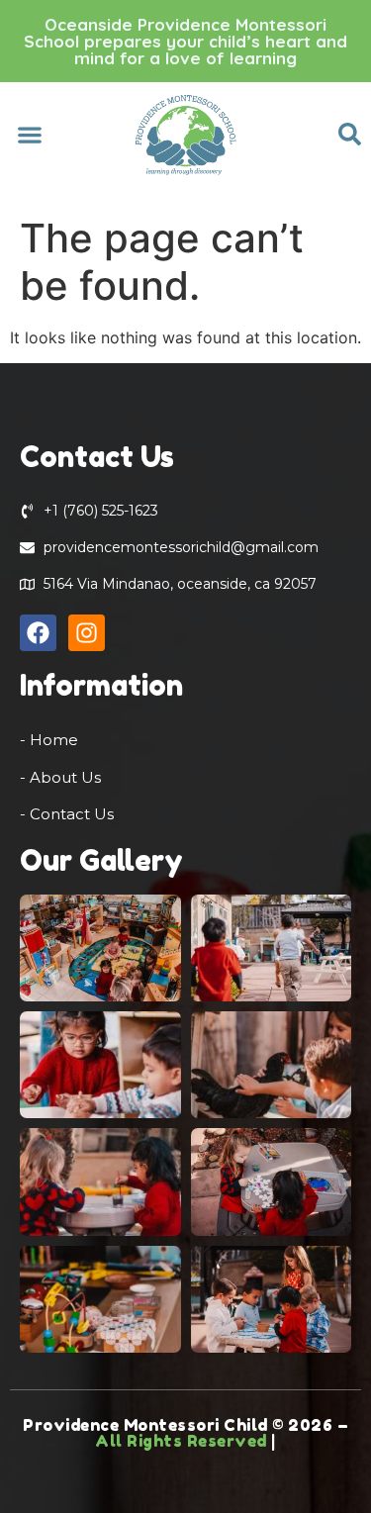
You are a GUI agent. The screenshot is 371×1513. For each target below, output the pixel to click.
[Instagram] (86, 633)
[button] (29, 134)
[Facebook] (38, 633)
